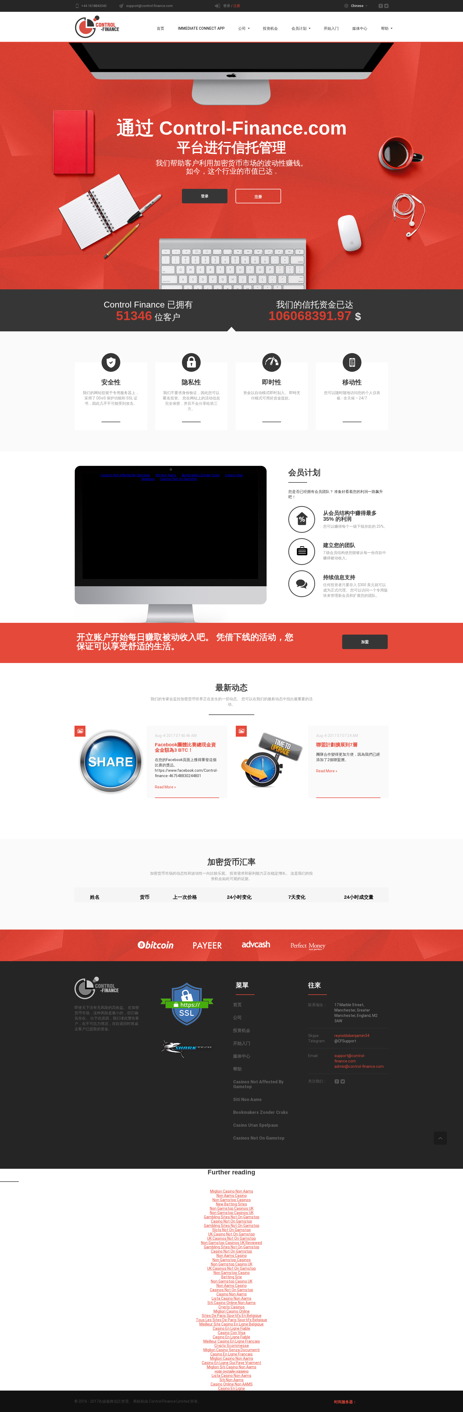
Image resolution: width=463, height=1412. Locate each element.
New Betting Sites (231, 1204)
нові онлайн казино (232, 1371)
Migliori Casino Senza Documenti (231, 1350)
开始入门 (331, 28)
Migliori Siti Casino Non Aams (231, 1367)
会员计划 (299, 28)
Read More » (165, 787)
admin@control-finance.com (359, 1066)
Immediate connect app (201, 28)
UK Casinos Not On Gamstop (231, 1238)
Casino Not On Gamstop (231, 1221)
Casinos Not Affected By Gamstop (258, 1084)
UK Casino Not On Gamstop (231, 1234)
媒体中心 (359, 28)
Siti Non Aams (247, 1099)
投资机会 (270, 28)
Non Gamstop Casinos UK (231, 1208)
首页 (160, 28)
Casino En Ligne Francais (231, 1354)
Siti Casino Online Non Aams (231, 1303)
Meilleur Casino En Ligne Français (231, 1341)
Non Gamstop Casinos (231, 1200)
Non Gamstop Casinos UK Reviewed (231, 1243)
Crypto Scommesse (231, 1345)
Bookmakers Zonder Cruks (260, 1112)
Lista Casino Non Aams (231, 1298)
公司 (242, 28)
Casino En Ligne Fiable (231, 1328)
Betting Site (231, 1277)
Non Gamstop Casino (232, 1273)
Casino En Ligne (231, 1388)
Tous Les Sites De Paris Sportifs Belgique (231, 1320)
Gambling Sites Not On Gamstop (231, 1217)
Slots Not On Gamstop (231, 1230)
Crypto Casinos (231, 1307)
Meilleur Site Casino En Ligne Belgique (231, 1324)
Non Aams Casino (231, 1195)
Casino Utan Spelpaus (255, 1125)
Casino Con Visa (231, 1333)
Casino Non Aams (231, 1294)
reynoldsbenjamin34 (351, 1035)
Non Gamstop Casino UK (231, 1264)
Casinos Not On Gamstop (259, 1138)
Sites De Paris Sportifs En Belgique (232, 1315)
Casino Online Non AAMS (232, 1384)
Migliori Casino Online (232, 1311)
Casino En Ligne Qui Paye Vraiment (231, 1363)
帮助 (385, 28)
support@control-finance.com (149, 6)
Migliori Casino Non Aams (231, 1191)
